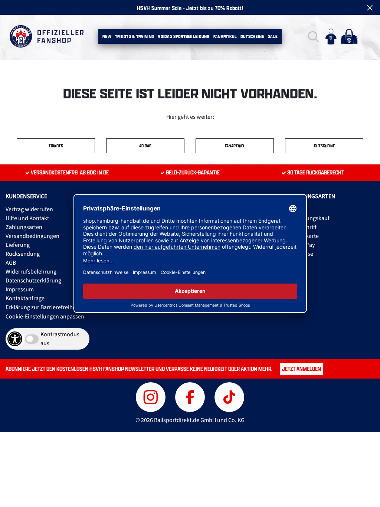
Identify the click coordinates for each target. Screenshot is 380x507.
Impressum (20, 289)
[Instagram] (152, 396)
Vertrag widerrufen (29, 209)
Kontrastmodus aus (59, 338)
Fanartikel (225, 36)
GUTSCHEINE (324, 145)
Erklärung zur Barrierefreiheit (42, 307)
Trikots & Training (134, 36)
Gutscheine (252, 36)
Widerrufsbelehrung (31, 271)
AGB (11, 262)
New (106, 36)
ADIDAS (145, 145)
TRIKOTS (56, 145)
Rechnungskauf (310, 218)
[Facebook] (191, 396)
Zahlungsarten (24, 227)
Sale (273, 36)
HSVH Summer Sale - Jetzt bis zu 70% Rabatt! (190, 8)
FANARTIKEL (235, 145)
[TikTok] (229, 396)
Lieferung (18, 245)
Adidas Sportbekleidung (184, 36)
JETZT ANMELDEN (301, 368)
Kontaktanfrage (25, 298)
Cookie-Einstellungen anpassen (45, 316)
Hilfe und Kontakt (27, 218)
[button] (313, 36)
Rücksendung (23, 254)
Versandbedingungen (32, 236)
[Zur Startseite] (46, 36)
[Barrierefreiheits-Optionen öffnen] (15, 339)
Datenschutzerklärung (33, 280)
